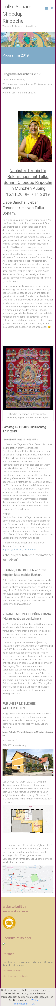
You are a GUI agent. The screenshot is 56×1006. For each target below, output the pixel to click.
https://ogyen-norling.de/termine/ (19, 549)
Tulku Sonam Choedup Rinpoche (17, 13)
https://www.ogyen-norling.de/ (15, 976)
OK (33, 1003)
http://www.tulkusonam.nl (13, 970)
